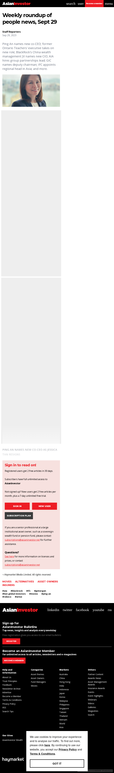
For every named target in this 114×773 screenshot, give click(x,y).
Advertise (6, 692)
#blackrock (17, 590)
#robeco (6, 596)
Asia (61, 727)
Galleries (92, 707)
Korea (62, 697)
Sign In (17, 506)
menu (109, 3)
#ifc (28, 590)
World (62, 723)
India (61, 685)
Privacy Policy (8, 703)
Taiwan (62, 712)
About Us (6, 677)
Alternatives (24, 581)
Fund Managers (38, 681)
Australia (63, 674)
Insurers (8, 585)
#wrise (18, 596)
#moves (33, 593)
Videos (91, 703)
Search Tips (8, 711)
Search (91, 714)
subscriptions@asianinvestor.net (22, 539)
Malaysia (63, 700)
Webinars (92, 699)
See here (9, 556)
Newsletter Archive (11, 688)
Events (91, 692)
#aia (4, 590)
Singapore (64, 708)
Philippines (64, 704)
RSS (4, 707)
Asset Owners (48, 581)
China (62, 678)
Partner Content (95, 674)
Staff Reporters (11, 31)
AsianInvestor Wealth (12, 740)
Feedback (7, 684)
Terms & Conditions (12, 700)
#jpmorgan (40, 590)
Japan (62, 693)
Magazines (93, 711)
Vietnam (63, 719)
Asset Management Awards (97, 683)
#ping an (46, 593)
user (81, 3)
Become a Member (11, 696)
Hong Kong (64, 681)
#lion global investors (14, 593)
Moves (7, 581)
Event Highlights (95, 695)
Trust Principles (9, 681)
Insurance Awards (96, 688)
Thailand (63, 716)
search (70, 3)
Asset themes (37, 674)
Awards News (94, 678)
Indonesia (64, 689)
